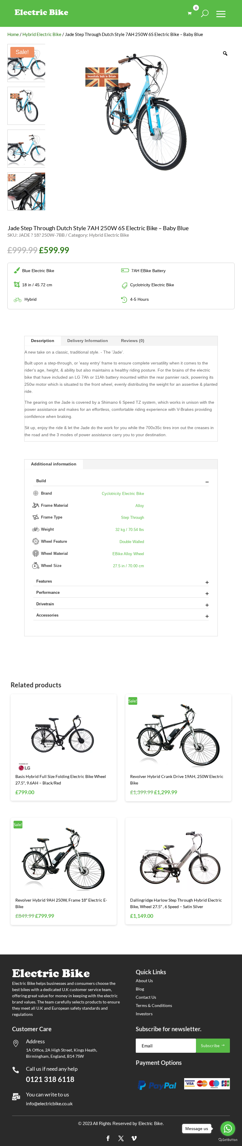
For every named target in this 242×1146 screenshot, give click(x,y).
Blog (140, 988)
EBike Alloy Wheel (128, 554)
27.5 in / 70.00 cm (128, 566)
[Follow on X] (121, 1138)
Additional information (53, 464)
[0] (191, 13)
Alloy (139, 506)
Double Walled (132, 542)
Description (42, 340)
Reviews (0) (132, 340)
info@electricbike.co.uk (49, 1103)
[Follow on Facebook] (108, 1138)
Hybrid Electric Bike (41, 34)
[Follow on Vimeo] (134, 1138)
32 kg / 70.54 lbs (129, 530)
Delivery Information (87, 340)
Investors (144, 1013)
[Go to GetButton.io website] (227, 1140)
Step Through (132, 518)
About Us (144, 980)
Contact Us (146, 997)
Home (13, 34)
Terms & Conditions (154, 1005)
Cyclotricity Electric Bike (123, 494)
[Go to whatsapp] (227, 1128)
